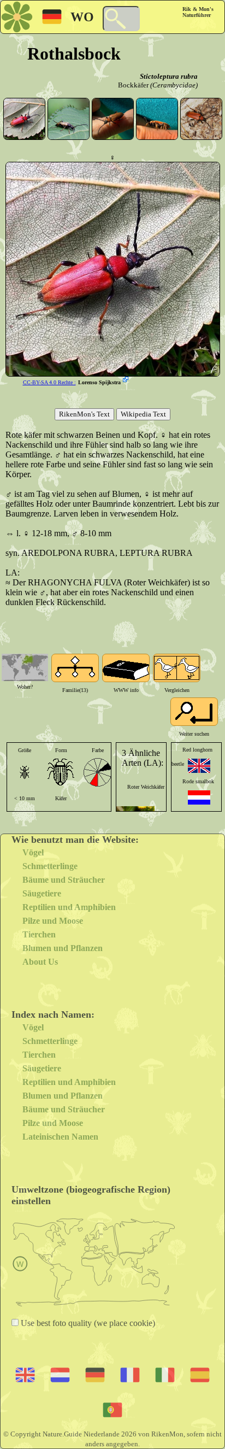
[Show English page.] (199, 766)
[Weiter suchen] (194, 711)
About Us (40, 961)
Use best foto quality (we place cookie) (87, 1323)
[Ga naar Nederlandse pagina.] (199, 797)
